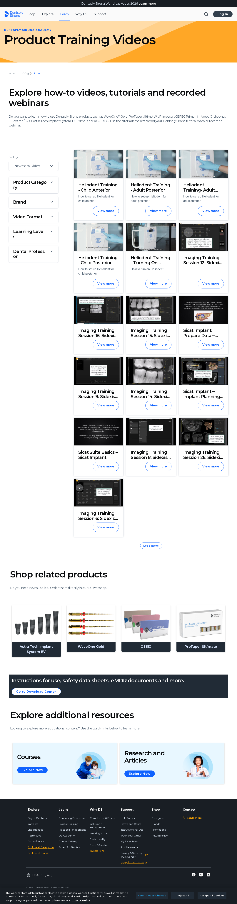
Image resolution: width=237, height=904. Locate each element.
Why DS (81, 14)
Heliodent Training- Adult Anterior (199, 190)
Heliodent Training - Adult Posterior (150, 187)
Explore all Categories (41, 847)
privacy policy (81, 900)
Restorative (34, 835)
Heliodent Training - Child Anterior (98, 187)
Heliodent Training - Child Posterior (98, 260)
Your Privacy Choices (152, 895)
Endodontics (35, 829)
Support (100, 14)
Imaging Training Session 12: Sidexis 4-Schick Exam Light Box (202, 265)
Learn (64, 14)
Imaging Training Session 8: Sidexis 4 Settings (151, 457)
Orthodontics (36, 841)
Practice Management (72, 829)
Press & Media (98, 845)
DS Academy (67, 835)
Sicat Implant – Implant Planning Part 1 (201, 396)
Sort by (13, 157)
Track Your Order (131, 835)
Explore (48, 14)
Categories (158, 818)
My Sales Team (129, 841)
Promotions (159, 829)
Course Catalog (68, 841)
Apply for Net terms (132, 862)
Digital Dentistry (37, 818)
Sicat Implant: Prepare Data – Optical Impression (203, 335)
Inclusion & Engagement (98, 825)
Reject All (183, 895)
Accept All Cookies (212, 895)
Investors (95, 850)
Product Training (68, 823)
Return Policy (160, 835)
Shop (31, 14)
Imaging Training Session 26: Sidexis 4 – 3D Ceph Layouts (202, 460)
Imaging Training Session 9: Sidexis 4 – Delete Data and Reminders (98, 399)
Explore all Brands (38, 852)
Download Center (131, 823)
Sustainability (98, 839)
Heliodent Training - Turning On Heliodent (150, 263)
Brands (156, 823)
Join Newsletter (130, 847)
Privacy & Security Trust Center (131, 854)
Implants (33, 823)
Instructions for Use (132, 829)
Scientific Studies (69, 847)
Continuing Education (72, 818)
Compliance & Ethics (102, 818)
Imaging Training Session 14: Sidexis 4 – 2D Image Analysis (150, 399)
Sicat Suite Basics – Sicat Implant (98, 455)
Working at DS (98, 833)
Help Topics (128, 818)
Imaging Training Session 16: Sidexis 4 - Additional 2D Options (97, 338)
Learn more (147, 3)
